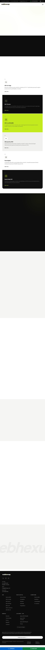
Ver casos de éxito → (38, 332)
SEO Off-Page (8, 603)
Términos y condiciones (37, 643)
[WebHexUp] (21, 575)
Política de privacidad (29, 643)
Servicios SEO (8, 597)
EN (42, 1)
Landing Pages (37, 601)
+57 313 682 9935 (34, 1)
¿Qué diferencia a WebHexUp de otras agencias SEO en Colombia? (22, 436)
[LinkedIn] (3, 578)
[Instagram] (6, 578)
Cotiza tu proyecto (22, 637)
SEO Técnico (8, 601)
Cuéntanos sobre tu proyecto (10, 506)
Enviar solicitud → (23, 515)
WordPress (36, 599)
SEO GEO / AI (8, 609)
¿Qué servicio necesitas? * (9, 501)
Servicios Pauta (23, 597)
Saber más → (7, 91)
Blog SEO (7, 622)
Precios (7, 620)
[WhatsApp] (9, 578)
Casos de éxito (8, 618)
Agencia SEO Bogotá (24, 621)
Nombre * (6, 481)
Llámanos (11, 648)
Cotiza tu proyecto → (8, 32)
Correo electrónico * (8, 491)
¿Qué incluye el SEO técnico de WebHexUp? (22, 428)
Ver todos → (5, 73)
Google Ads (22, 599)
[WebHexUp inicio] (5, 4)
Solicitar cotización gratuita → (22, 547)
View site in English (21, 627)
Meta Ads (22, 601)
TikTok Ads (22, 603)
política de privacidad (26, 518)
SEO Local (8, 605)
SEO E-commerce (9, 607)
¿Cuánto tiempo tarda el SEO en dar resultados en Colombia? (22, 419)
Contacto (7, 624)
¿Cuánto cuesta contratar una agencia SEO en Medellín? (22, 432)
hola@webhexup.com (23, 1)
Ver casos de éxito (20, 32)
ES (40, 1)
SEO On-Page (8, 599)
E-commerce (36, 603)
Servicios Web (37, 597)
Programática (22, 605)
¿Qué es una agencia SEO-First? (22, 415)
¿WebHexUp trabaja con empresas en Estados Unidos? (22, 424)
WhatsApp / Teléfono (9, 496)
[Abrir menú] (43, 4)
